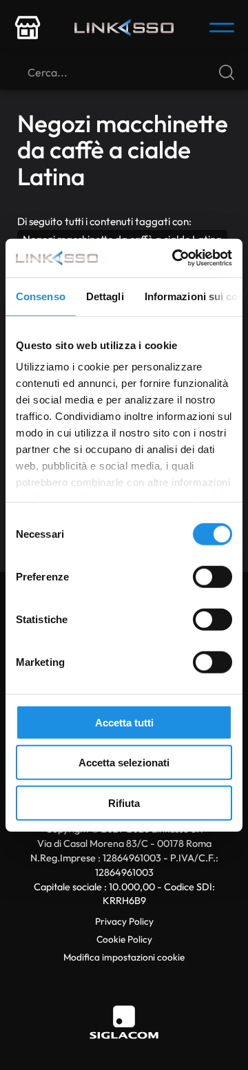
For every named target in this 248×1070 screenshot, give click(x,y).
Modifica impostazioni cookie (124, 957)
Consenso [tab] (40, 296)
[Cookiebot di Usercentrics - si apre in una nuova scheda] (175, 258)
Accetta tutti (124, 722)
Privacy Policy (124, 921)
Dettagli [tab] (105, 296)
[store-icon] (27, 27)
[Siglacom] (124, 1022)
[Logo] (124, 27)
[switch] (212, 576)
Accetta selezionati (124, 762)
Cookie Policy (124, 939)
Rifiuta (124, 802)
